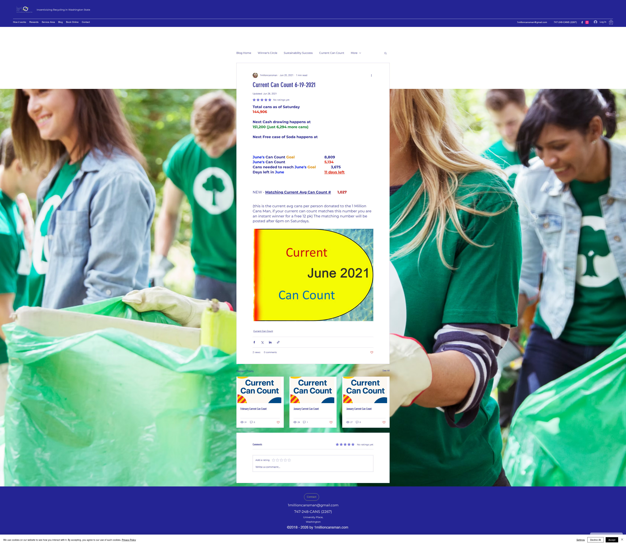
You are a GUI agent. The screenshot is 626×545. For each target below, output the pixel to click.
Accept (611, 539)
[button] (611, 22)
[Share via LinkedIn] (270, 342)
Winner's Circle (267, 52)
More (354, 52)
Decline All (595, 539)
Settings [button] (580, 539)
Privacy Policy (129, 539)
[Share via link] (278, 342)
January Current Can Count (306, 409)
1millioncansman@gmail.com (532, 22)
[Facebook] (582, 22)
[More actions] (371, 75)
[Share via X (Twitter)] (262, 342)
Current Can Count (331, 52)
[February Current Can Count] (260, 390)
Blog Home (243, 52)
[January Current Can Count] (313, 390)
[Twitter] (587, 22)
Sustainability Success (298, 52)
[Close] (622, 539)
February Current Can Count (253, 409)
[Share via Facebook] (254, 342)
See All (386, 370)
